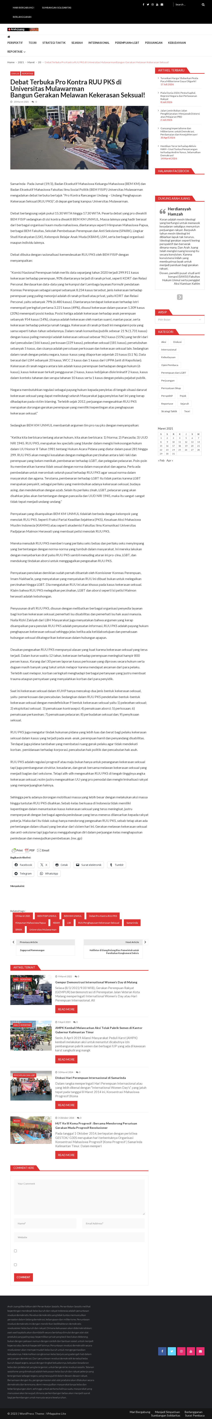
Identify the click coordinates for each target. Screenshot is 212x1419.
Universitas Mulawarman (43, 929)
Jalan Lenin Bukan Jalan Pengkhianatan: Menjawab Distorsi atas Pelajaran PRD (180, 113)
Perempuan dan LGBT (24, 1075)
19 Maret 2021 (22, 916)
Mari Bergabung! (23, 7)
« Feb (161, 460)
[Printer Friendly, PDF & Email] (30, 850)
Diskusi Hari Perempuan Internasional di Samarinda (90, 1077)
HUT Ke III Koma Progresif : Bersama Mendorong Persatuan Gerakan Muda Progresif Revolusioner (96, 1125)
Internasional (98, 42)
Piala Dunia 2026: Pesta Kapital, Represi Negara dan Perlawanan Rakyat (178, 96)
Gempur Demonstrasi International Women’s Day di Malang (96, 982)
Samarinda (132, 922)
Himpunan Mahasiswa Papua (30, 922)
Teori (33, 42)
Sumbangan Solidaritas (56, 7)
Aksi (16, 979)
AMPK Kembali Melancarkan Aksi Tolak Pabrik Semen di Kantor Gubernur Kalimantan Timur (98, 1030)
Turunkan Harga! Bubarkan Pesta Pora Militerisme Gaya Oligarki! (179, 80)
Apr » (169, 460)
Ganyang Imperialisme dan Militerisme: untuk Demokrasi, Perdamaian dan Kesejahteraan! (179, 131)
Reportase (15, 51)
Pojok (17, 1121)
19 (186, 446)
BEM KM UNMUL (73, 916)
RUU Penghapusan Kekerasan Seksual (98, 922)
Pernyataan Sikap (171, 388)
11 (179, 442)
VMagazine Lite (56, 1413)
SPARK (18, 929)
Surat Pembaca (195, 1415)
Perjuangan (153, 42)
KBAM (56, 922)
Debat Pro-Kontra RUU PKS (103, 916)
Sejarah (77, 42)
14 (198, 442)
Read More (66, 1009)
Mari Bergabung (140, 1412)
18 (179, 446)
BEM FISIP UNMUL (47, 916)
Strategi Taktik (54, 42)
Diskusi (15, 73)
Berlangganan (22, 16)
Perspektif (15, 42)
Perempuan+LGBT (127, 42)
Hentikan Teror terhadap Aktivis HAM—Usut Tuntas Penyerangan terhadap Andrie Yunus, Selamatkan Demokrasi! (180, 150)
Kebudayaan (177, 42)
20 (192, 446)
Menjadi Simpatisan (167, 1412)
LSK (69, 922)
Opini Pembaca (169, 365)
